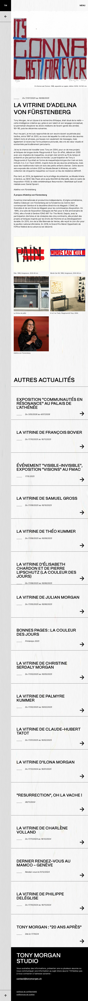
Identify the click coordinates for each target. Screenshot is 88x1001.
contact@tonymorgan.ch (29, 979)
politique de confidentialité (27, 992)
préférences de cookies (26, 994)
